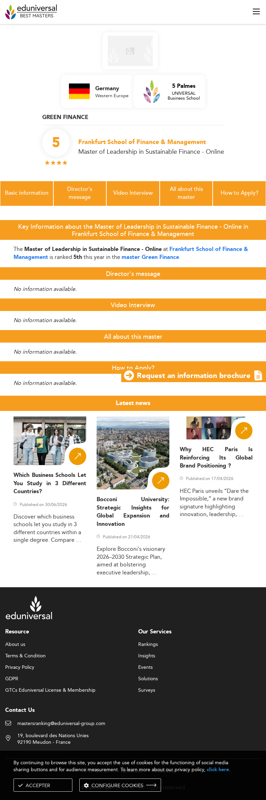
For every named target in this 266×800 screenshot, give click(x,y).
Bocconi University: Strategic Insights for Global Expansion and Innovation (133, 511)
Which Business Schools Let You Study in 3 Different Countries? (50, 483)
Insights (146, 655)
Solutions (148, 678)
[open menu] (256, 11)
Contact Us (20, 710)
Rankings (148, 644)
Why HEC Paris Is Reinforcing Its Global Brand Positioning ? (216, 457)
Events (145, 667)
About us (15, 644)
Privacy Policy (19, 667)
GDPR (11, 678)
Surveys (146, 690)
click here (218, 770)
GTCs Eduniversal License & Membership (50, 690)
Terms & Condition (25, 655)
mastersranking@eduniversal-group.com (61, 723)
